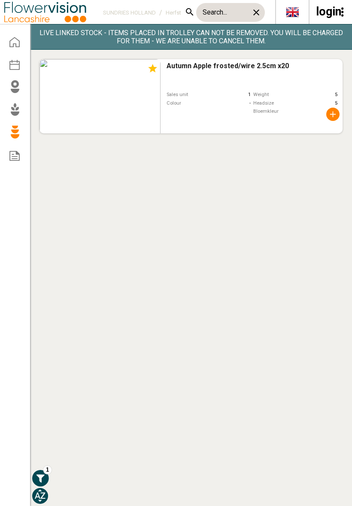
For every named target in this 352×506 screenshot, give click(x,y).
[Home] (17, 45)
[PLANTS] (17, 113)
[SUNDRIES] (17, 136)
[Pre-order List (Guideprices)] (17, 158)
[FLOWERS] (17, 90)
